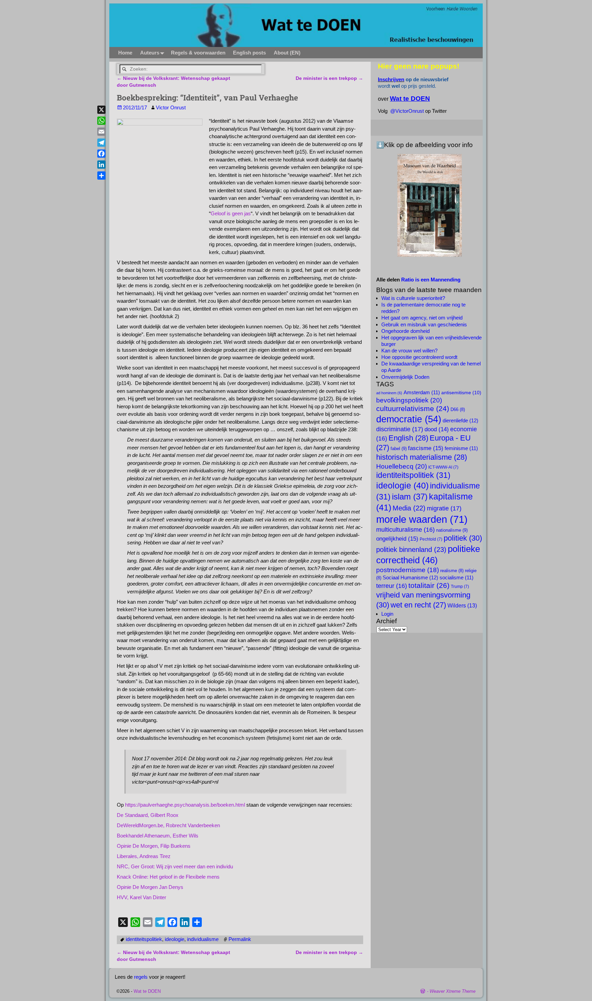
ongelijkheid (397, 538)
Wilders (462, 605)
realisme (452, 570)
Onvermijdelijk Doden (405, 377)
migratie (444, 508)
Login (387, 614)
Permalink (240, 939)
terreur (391, 585)
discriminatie (399, 429)
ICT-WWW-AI (443, 467)
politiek (463, 538)
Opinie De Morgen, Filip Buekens (153, 846)
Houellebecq (401, 466)
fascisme (425, 448)
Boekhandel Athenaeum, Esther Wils (157, 836)
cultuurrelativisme (412, 408)
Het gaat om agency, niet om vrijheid (422, 318)
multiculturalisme (405, 529)
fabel (399, 448)
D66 (458, 409)
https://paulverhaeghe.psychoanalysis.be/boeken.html (185, 805)
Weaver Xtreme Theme (453, 991)
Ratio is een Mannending (430, 279)
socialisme (456, 577)
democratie (408, 419)
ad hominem (389, 393)
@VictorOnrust (407, 111)
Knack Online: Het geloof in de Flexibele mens (168, 877)
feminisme (461, 448)
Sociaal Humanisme (410, 577)
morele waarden (422, 519)
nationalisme (452, 530)
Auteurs (149, 53)
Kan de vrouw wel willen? (409, 350)
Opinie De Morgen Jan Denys (150, 887)
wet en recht (418, 605)
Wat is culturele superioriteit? (413, 298)
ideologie (174, 939)
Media (409, 508)
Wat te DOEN (147, 991)
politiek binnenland (411, 549)
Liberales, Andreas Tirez (144, 856)
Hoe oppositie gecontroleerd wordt (419, 357)
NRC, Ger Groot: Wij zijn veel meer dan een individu (175, 866)
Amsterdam (422, 392)
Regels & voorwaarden (198, 53)
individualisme (203, 939)
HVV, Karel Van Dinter (141, 897)
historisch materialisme (421, 457)
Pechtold (431, 539)
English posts (249, 53)
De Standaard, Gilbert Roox (147, 815)
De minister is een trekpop (329, 78)
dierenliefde (460, 420)
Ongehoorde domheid (405, 331)
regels (141, 977)
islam (410, 496)
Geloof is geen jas (231, 213)
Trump (460, 586)
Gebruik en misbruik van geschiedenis (424, 324)
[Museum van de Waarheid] (429, 205)
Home (125, 53)
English (408, 438)
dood (436, 429)
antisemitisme (461, 392)
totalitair (428, 585)
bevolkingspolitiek (409, 400)
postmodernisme (407, 570)
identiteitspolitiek (144, 939)
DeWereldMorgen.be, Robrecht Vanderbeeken (168, 825)
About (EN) (287, 53)
